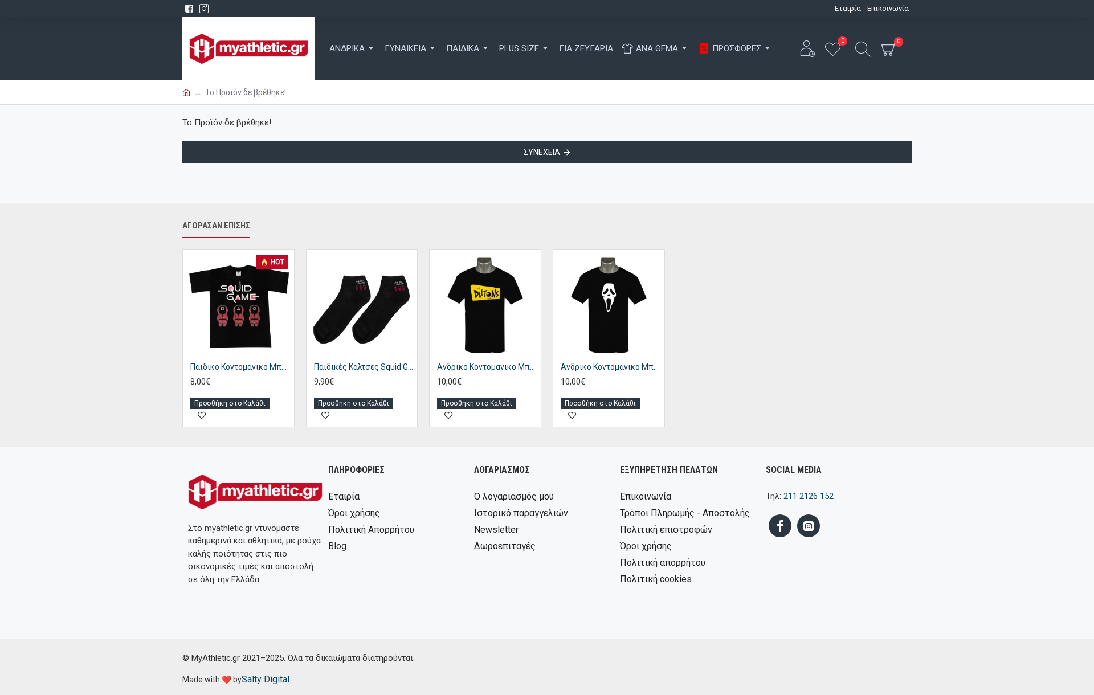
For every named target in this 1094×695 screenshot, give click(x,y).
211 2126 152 (808, 496)
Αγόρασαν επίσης (216, 225)
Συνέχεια (542, 152)
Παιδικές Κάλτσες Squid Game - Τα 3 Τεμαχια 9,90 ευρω (364, 366)
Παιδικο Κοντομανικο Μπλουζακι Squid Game (240, 366)
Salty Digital (265, 679)
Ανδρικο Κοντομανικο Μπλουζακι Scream (611, 366)
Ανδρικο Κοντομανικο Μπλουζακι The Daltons (487, 366)
